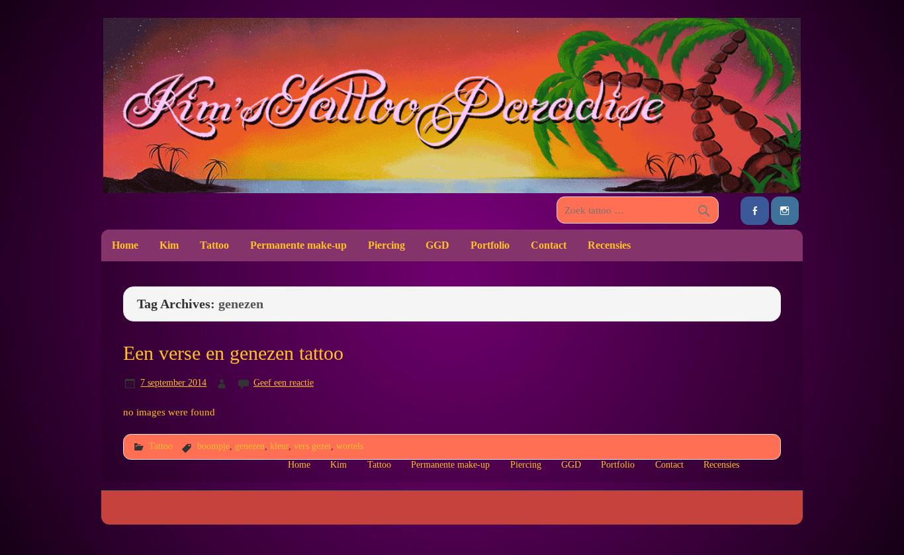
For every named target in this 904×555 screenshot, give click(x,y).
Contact (548, 245)
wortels (349, 446)
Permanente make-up (298, 245)
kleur (279, 446)
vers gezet (312, 446)
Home (125, 245)
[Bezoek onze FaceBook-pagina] (754, 210)
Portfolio (490, 245)
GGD (437, 245)
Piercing (386, 245)
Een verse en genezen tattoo (233, 353)
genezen (250, 446)
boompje (213, 446)
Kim (169, 245)
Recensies (609, 245)
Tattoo (214, 245)
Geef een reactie (283, 382)
